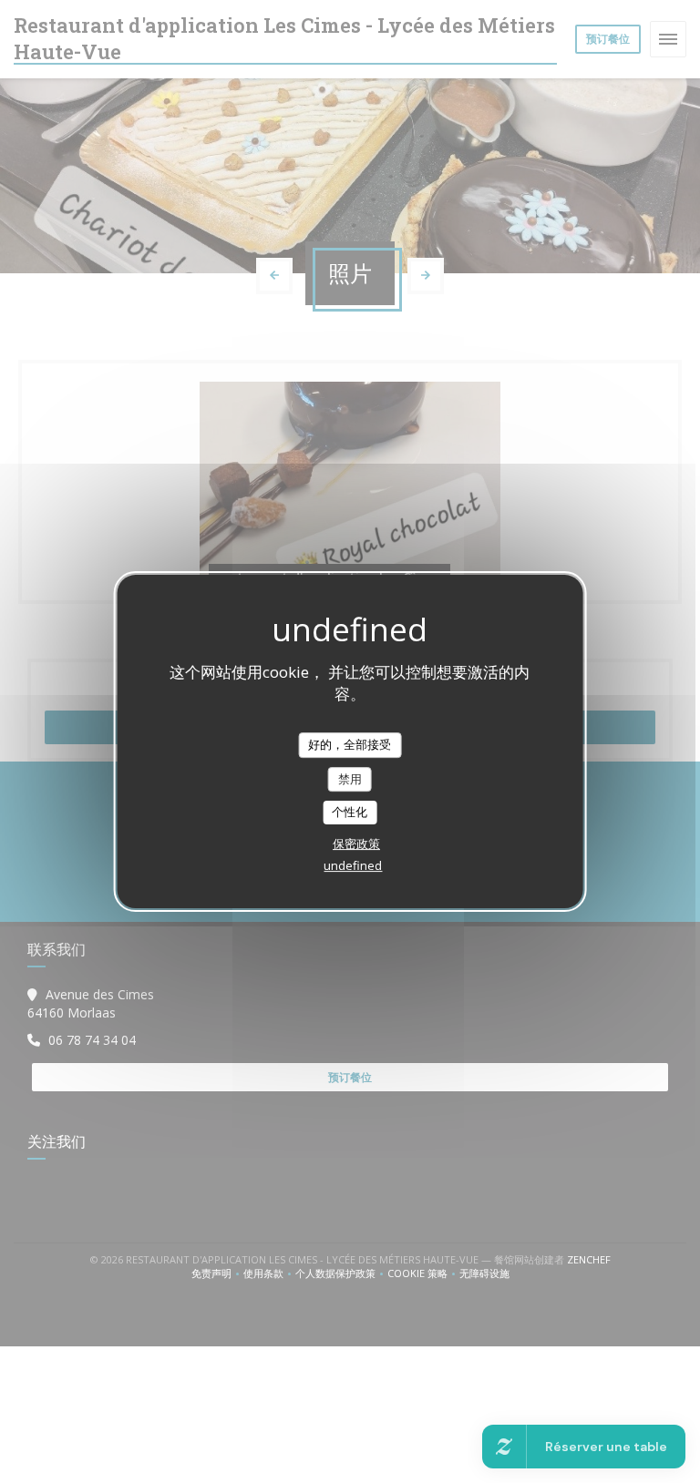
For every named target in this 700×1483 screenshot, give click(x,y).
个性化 (349, 811)
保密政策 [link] (356, 843)
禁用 (350, 779)
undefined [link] (353, 865)
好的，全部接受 (349, 744)
